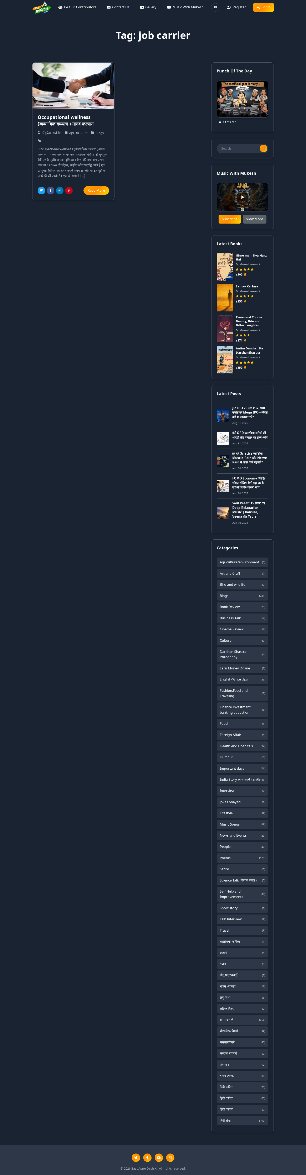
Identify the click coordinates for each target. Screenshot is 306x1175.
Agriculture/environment (242, 562)
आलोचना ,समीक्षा (242, 941)
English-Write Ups (242, 679)
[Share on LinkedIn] (59, 190)
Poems (242, 858)
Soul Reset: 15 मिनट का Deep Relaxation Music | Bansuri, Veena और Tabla (248, 510)
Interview (242, 790)
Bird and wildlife (242, 584)
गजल (242, 963)
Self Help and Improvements (242, 894)
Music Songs (242, 824)
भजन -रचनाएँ (242, 986)
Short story (242, 908)
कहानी (242, 952)
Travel (242, 930)
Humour (242, 757)
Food (242, 723)
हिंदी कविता (242, 1087)
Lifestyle (242, 813)
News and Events (242, 835)
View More (254, 219)
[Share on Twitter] (41, 190)
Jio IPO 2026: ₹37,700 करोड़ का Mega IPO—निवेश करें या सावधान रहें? (250, 412)
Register (239, 7)
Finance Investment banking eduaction (242, 710)
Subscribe (230, 219)
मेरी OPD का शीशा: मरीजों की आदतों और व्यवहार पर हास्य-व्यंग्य (250, 435)
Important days (242, 768)
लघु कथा (242, 997)
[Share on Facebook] (50, 190)
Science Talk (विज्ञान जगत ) (242, 880)
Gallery (150, 7)
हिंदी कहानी (242, 1109)
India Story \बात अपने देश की (242, 779)
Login (266, 7)
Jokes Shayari (242, 802)
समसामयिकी (242, 1042)
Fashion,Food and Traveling (242, 693)
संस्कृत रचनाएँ (242, 1053)
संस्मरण (242, 1064)
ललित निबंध (242, 1008)
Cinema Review (242, 629)
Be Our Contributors (80, 7)
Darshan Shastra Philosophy (242, 654)
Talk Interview (242, 919)
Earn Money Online (242, 668)
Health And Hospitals (242, 746)
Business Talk (242, 618)
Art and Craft (242, 573)
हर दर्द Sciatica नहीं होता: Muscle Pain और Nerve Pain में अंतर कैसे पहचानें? (249, 457)
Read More (96, 190)
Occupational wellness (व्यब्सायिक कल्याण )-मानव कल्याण (65, 120)
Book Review (242, 607)
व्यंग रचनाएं (242, 1019)
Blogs (242, 595)
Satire (242, 869)
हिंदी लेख (242, 1120)
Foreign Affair (242, 734)
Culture (242, 640)
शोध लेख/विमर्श (242, 1031)
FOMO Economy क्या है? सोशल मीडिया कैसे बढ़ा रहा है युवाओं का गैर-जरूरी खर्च (248, 482)
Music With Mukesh (188, 7)
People (242, 846)
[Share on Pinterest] (69, 190)
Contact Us (120, 7)
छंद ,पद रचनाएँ (242, 975)
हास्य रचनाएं (242, 1075)
